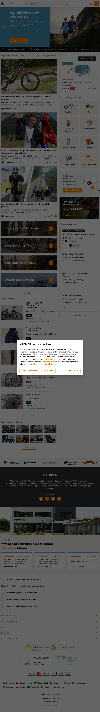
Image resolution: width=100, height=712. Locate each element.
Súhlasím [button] (73, 370)
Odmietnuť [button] (48, 371)
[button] (47, 362)
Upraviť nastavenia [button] (30, 371)
